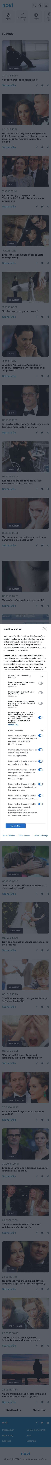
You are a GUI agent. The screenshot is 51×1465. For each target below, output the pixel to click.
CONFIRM (15, 826)
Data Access (24, 835)
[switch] (40, 683)
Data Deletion (9, 835)
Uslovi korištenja (41, 835)
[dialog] (25, 732)
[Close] (45, 629)
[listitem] (25, 677)
